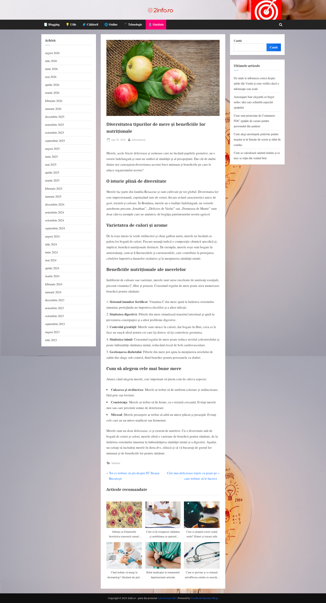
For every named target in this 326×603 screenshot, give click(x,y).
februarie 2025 (53, 188)
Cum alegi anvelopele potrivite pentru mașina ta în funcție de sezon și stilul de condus (257, 139)
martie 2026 (52, 93)
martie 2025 (52, 180)
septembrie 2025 (55, 141)
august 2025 (52, 149)
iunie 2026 (51, 69)
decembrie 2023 (54, 300)
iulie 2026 (51, 61)
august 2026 (52, 53)
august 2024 (52, 236)
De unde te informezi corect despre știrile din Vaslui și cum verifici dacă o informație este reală (256, 83)
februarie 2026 (53, 101)
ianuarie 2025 (53, 196)
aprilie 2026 (52, 85)
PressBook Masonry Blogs (204, 598)
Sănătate (115, 463)
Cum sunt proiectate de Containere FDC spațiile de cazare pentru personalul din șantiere (254, 120)
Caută (238, 40)
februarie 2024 (53, 284)
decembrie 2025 (54, 117)
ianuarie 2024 (53, 292)
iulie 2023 (51, 340)
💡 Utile (71, 24)
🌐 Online (111, 24)
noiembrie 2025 (54, 125)
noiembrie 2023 (54, 308)
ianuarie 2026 (53, 109)
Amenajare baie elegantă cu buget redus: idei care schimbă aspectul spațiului (254, 102)
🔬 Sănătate (156, 24)
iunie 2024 (51, 252)
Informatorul (138, 139)
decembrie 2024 (54, 204)
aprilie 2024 (52, 268)
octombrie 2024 (54, 220)
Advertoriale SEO (167, 598)
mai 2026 (50, 77)
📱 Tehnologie (133, 24)
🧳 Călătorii (90, 24)
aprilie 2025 (52, 172)
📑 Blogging (52, 24)
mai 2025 (50, 164)
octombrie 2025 (54, 132)
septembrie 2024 (55, 228)
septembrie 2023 (55, 324)
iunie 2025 (51, 156)
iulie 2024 (51, 244)
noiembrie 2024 (54, 212)
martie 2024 (52, 276)
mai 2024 (50, 260)
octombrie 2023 (54, 316)
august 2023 (52, 332)
